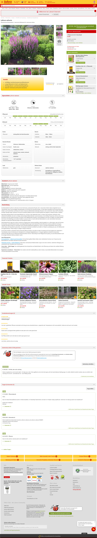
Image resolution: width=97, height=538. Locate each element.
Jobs (51, 492)
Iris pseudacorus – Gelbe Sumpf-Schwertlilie (11, 239)
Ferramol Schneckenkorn (82, 76)
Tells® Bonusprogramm (9, 507)
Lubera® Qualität (53, 467)
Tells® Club (6, 505)
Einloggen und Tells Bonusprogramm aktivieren (60, 513)
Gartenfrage (38, 512)
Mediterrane (39, 8)
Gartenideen (22, 8)
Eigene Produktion (53, 473)
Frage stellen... (90, 388)
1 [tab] (24, 66)
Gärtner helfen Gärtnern (9, 509)
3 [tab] (27, 66)
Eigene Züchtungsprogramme (56, 471)
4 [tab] (29, 66)
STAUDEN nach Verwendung (21, 17)
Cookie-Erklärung (76, 485)
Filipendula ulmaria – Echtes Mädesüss (10, 242)
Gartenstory (42, 511)
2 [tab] (25, 66)
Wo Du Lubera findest (54, 489)
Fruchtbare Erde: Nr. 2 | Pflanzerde (84, 66)
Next (94, 292)
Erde (86, 8)
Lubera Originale (11, 8)
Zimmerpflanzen (81, 8)
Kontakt (51, 494)
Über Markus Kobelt (54, 485)
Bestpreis (18, 8)
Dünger (89, 8)
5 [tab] (30, 66)
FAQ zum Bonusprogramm (26, 358)
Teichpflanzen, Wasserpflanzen (32, 17)
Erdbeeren (34, 8)
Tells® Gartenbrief (7, 514)
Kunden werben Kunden (9, 511)
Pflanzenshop (7, 17)
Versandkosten (70, 49)
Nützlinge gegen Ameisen (82, 86)
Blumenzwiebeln (66, 8)
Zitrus (44, 8)
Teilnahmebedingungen (41, 358)
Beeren (30, 8)
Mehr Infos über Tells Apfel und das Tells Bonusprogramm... (61, 516)
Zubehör (93, 8)
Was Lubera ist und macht (55, 487)
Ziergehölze (55, 8)
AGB (74, 484)
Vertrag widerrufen (77, 489)
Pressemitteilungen (54, 491)
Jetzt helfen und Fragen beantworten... (12, 530)
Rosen (51, 8)
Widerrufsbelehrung (77, 487)
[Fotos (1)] (59, 28)
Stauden (60, 8)
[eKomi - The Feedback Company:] (77, 470)
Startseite (2, 17)
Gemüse (71, 8)
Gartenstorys (7, 513)
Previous (2, 292)
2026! (6, 8)
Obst (27, 8)
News (3, 8)
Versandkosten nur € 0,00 (32, 498)
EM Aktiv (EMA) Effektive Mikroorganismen (82, 56)
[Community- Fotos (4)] (59, 35)
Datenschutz (75, 482)
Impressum (75, 480)
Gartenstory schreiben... (88, 364)
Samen (75, 8)
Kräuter (47, 8)
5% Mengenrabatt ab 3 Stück (73, 46)
